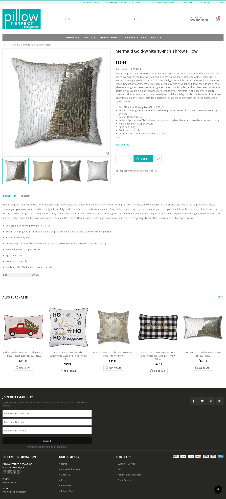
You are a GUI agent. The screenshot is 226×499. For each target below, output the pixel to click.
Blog (63, 480)
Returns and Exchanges (129, 474)
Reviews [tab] (25, 196)
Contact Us (66, 485)
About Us (65, 474)
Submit (47, 440)
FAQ (120, 469)
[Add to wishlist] (158, 158)
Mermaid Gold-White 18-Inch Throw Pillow (156, 51)
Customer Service (126, 463)
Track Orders (124, 480)
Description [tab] (9, 196)
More (118, 137)
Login (221, 2)
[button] (219, 297)
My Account (189, 2)
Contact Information (71, 469)
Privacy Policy (68, 491)
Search (135, 19)
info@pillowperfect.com (14, 491)
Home (3, 45)
